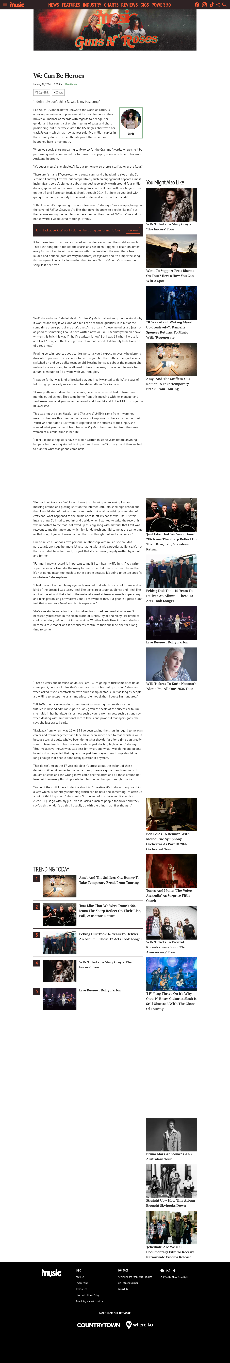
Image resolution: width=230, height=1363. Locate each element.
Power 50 (161, 4)
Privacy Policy (82, 1282)
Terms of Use (81, 1289)
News (53, 4)
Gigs (144, 4)
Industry (92, 4)
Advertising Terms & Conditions (90, 1301)
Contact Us (123, 1289)
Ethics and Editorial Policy (87, 1295)
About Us (80, 1276)
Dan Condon (71, 84)
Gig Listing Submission (128, 1282)
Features (71, 4)
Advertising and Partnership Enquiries (135, 1276)
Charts (111, 4)
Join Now (133, 230)
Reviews (129, 4)
